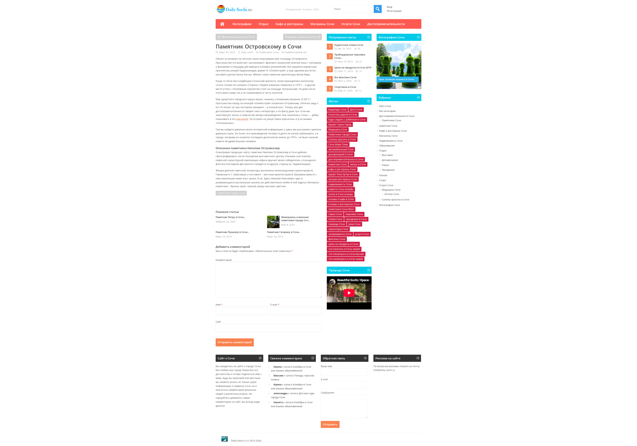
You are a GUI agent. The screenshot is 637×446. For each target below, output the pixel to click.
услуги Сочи (362, 234)
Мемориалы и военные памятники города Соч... (295, 219)
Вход (389, 6)
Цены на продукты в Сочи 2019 (352, 67)
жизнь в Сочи (358, 164)
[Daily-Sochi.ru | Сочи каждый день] (238, 13)
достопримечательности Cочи (345, 159)
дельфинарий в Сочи (340, 154)
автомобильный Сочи (340, 149)
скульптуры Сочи (338, 229)
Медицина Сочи (337, 129)
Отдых (263, 24)
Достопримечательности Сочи (396, 116)
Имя (219, 304)
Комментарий (224, 260)
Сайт (218, 321)
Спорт (382, 180)
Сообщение (327, 392)
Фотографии (242, 24)
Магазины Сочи (322, 24)
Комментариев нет (296, 52)
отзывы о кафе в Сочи (341, 199)
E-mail (274, 304)
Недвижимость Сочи (391, 140)
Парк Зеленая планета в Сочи (396, 79)
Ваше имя (326, 366)
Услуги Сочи (351, 24)
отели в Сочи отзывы (340, 194)
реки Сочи (354, 224)
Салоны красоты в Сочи (342, 139)
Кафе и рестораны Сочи (393, 130)
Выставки (387, 155)
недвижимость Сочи (340, 184)
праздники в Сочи (356, 219)
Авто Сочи (385, 106)
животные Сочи (337, 164)
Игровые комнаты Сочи (300, 37)
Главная (222, 24)
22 (360, 61)
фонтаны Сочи (336, 239)
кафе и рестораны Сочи (342, 169)
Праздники (388, 169)
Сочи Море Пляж (338, 144)
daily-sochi (247, 52)
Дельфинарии (390, 160)
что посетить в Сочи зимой (344, 249)
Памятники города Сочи (231, 193)
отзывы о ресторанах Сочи (343, 204)
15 (360, 71)
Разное (383, 175)
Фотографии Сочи (389, 205)
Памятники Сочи (269, 52)
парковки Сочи (354, 214)
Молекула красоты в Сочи (238, 37)
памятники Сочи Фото (341, 209)
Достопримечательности (386, 24)
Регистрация (394, 10)
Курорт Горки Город (339, 124)
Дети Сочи (356, 109)
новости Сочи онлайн (340, 189)
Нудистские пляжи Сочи (348, 44)
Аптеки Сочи (392, 194)
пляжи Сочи (335, 219)
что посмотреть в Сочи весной (346, 254)
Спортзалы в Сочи (345, 87)
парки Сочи (335, 214)
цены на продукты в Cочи (343, 244)
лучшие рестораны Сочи (342, 179)
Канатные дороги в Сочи (342, 114)
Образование (387, 145)
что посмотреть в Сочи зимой (345, 259)
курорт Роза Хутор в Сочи (343, 174)
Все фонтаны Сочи (345, 77)
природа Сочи (336, 224)
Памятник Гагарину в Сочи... (284, 232)
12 (359, 80)
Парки (385, 165)
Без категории (387, 111)
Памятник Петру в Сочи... (231, 217)
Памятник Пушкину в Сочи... (232, 232)
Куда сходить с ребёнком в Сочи (346, 119)
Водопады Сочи (337, 109)
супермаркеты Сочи (340, 234)
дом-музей (242, 119)
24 (359, 48)
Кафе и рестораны (289, 24)
